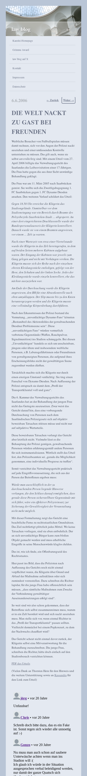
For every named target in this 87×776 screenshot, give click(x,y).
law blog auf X (20, 59)
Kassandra (60, 675)
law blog (21, 29)
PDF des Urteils (21, 663)
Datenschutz (18, 86)
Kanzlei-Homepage (22, 40)
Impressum (18, 77)
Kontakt (16, 68)
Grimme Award (20, 49)
